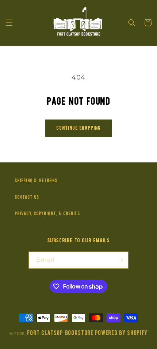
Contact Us (27, 197)
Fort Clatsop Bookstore (60, 333)
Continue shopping (78, 128)
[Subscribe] (120, 260)
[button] (9, 23)
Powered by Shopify (121, 333)
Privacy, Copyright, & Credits (47, 213)
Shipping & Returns (36, 180)
